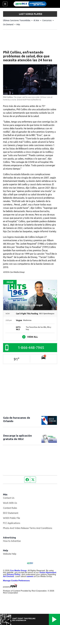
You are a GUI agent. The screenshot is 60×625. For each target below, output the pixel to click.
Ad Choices (8, 576)
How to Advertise (12, 541)
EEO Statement (10, 513)
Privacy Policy (13, 574)
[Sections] (5, 4)
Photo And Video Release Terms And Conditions (27, 528)
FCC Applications (11, 523)
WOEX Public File (11, 518)
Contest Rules (10, 508)
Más (18, 24)
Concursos (47, 20)
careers (30, 576)
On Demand (8, 24)
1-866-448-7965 (31, 348)
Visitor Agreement (47, 572)
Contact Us (8, 498)
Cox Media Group (18, 570)
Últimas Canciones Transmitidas (16, 20)
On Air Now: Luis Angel (30, 305)
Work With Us (10, 503)
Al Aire (36, 20)
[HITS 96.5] (30, 4)
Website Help (9, 554)
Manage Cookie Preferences (16, 580)
